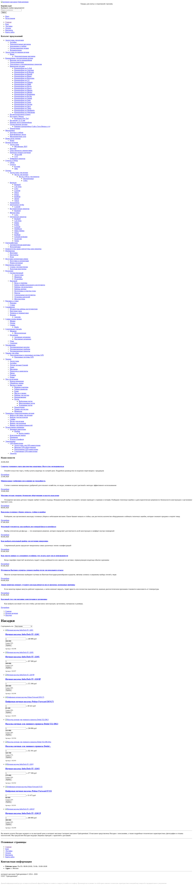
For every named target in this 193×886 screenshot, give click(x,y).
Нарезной (13, 281)
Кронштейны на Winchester (24, 112)
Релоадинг (9, 271)
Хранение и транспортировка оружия (19, 413)
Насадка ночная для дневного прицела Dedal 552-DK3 (31, 724)
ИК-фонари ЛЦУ (20, 146)
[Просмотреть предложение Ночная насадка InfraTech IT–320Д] (19, 764)
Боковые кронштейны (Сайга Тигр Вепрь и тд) (32, 126)
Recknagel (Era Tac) (21, 118)
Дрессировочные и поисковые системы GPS (27, 355)
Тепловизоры (10, 345)
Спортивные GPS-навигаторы (25, 451)
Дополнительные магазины (20, 44)
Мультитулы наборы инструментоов (24, 309)
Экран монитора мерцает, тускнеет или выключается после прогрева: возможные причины (38, 585)
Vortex (16, 241)
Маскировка (10, 130)
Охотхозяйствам (11, 243)
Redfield (17, 197)
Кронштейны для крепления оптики (19, 58)
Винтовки (14, 253)
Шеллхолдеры (19, 299)
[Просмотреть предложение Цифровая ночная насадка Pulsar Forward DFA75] (24, 697)
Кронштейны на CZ (21, 80)
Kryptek (17, 166)
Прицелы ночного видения (20, 152)
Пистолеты (14, 255)
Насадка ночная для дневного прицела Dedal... (28, 746)
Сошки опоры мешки (13, 319)
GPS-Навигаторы (16, 443)
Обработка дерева (16, 383)
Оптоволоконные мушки (19, 48)
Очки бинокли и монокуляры (21, 150)
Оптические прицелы (18, 217)
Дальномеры (14, 203)
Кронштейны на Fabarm (23, 82)
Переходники (15, 128)
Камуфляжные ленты (18, 134)
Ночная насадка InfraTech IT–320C (22, 634)
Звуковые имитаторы (18, 429)
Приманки (14, 437)
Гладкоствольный (16, 273)
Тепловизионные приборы (20, 349)
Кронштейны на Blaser (23, 76)
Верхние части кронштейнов (21, 60)
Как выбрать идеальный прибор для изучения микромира (24, 541)
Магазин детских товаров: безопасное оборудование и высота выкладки (30, 495)
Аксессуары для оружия (14, 40)
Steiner (16, 199)
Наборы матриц (20, 289)
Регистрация (10, 18)
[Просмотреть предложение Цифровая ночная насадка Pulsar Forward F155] (23, 787)
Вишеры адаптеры (21, 387)
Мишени (13, 331)
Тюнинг (8, 359)
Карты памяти (24, 433)
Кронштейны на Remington (24, 94)
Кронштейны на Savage (23, 104)
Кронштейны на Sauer (22, 102)
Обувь (12, 162)
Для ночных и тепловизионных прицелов (26, 64)
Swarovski (18, 239)
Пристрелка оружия (13, 265)
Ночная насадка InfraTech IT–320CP (23, 813)
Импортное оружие (17, 66)
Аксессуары (14, 144)
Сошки (12, 325)
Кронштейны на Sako (22, 100)
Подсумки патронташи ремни (16, 259)
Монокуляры (15, 213)
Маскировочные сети (18, 136)
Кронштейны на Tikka (22, 108)
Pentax (16, 195)
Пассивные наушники (22, 339)
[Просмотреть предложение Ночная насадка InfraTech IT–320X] (19, 652)
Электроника (10, 441)
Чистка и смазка (16, 385)
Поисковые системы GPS (24, 357)
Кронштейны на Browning (24, 78)
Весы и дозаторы (20, 283)
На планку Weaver (17, 116)
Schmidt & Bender (20, 237)
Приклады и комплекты (19, 371)
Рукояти (13, 375)
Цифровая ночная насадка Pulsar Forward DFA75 (29, 701)
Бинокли (13, 183)
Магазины (14, 369)
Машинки (18, 277)
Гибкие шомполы (21, 389)
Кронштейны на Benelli (23, 74)
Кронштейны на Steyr (22, 106)
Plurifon (17, 431)
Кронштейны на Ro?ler (23, 96)
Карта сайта (9, 32)
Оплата (8, 28)
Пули (12, 257)
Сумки (12, 305)
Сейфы (12, 419)
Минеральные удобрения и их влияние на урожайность (23, 481)
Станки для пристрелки (19, 267)
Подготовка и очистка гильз (25, 291)
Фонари (13, 315)
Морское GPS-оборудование (25, 447)
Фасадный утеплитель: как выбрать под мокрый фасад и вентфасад (28, 527)
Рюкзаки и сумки (12, 301)
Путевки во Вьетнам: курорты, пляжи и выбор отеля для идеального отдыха (32, 570)
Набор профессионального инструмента (29, 285)
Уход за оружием (11, 379)
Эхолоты (13, 453)
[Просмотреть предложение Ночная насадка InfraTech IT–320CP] (19, 809)
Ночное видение (11, 142)
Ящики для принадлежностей (21, 425)
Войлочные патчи (26, 401)
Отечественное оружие (18, 124)
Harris (16, 327)
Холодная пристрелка (18, 269)
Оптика (8, 170)
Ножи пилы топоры (13, 138)
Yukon (16, 201)
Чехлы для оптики (21, 175)
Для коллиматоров (17, 62)
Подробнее (5, 474)
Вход (7, 16)
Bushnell (17, 185)
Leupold (17, 191)
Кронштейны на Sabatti (23, 98)
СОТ (16, 156)
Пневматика (10, 251)
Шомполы (18, 411)
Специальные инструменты (25, 295)
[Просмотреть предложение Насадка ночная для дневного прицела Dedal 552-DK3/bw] (28, 742)
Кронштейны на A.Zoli (23, 68)
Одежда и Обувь (11, 160)
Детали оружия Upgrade (19, 365)
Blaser (12, 54)
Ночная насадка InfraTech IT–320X (22, 657)
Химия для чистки (21, 409)
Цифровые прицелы (17, 158)
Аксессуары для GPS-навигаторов (27, 445)
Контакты (9, 30)
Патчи (16, 399)
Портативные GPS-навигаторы (26, 449)
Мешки (12, 321)
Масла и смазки (20, 393)
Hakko (16, 223)
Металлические (20, 333)
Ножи (12, 140)
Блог (7, 24)
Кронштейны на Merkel (23, 92)
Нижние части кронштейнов (21, 122)
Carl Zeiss (17, 187)
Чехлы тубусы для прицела (29, 177)
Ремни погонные (16, 263)
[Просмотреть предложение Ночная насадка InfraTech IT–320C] (19, 630)
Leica (16, 189)
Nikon (16, 193)
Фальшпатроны (16, 50)
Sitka (16, 168)
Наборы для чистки (21, 395)
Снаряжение (10, 307)
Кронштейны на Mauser (23, 90)
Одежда (13, 164)
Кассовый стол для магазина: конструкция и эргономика (24, 599)
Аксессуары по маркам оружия (17, 52)
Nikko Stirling (19, 231)
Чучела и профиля (17, 439)
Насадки (13, 148)
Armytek (17, 317)
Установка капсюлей (22, 297)
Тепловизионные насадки (19, 347)
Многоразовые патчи (27, 403)
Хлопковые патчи (25, 405)
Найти (4, 12)
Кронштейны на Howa (22, 88)
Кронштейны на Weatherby (24, 110)
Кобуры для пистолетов (19, 417)
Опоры (12, 323)
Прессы (17, 293)
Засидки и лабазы (16, 132)
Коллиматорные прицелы (19, 209)
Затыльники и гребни (18, 46)
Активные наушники (22, 337)
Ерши (16, 391)
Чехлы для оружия (17, 421)
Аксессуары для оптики (19, 173)
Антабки (13, 42)
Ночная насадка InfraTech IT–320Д (22, 768)
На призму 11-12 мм (17, 120)
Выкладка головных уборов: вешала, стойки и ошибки (23, 512)
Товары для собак (12, 353)
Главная (8, 22)
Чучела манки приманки (14, 427)
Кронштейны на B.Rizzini (24, 72)
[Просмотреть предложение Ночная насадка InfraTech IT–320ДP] (19, 675)
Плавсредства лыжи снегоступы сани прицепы (23, 249)
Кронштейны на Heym (22, 86)
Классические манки (18, 435)
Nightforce (18, 229)
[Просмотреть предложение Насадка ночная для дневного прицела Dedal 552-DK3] (27, 720)
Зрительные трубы (17, 205)
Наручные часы (16, 311)
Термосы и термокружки (19, 313)
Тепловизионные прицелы (20, 351)
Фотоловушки (15, 247)
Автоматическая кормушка (20, 245)
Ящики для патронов (18, 423)
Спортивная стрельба (13, 329)
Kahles (16, 225)
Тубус (25, 181)
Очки (12, 341)
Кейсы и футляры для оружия (21, 415)
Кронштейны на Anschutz (24, 70)
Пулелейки (18, 279)
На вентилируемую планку (20, 114)
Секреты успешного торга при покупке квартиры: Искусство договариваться (32, 466)
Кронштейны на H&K (22, 84)
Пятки (12, 373)
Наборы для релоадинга (23, 287)
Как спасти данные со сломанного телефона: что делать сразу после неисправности (34, 556)
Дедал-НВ (18, 154)
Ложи (12, 367)
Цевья (12, 377)
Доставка (8, 26)
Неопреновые (28, 179)
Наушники (14, 335)
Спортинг (13, 343)
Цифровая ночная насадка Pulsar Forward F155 (28, 791)
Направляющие (20, 397)
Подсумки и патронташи (19, 261)
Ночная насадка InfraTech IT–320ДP (23, 679)
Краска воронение (17, 381)
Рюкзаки (13, 303)
